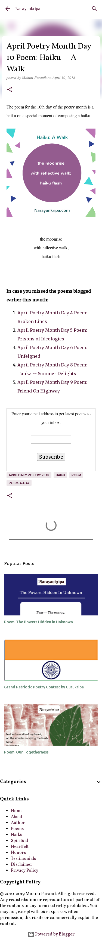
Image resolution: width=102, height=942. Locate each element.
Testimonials (23, 859)
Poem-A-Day (19, 483)
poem (76, 475)
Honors (18, 853)
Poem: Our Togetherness (26, 752)
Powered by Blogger (54, 934)
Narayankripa (27, 8)
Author (18, 823)
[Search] (94, 8)
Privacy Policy (24, 871)
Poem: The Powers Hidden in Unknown (38, 622)
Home (17, 811)
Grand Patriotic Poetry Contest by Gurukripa (44, 687)
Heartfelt (20, 847)
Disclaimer (21, 865)
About (16, 817)
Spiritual (19, 841)
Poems (17, 829)
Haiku (60, 475)
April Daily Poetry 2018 (29, 475)
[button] (10, 90)
